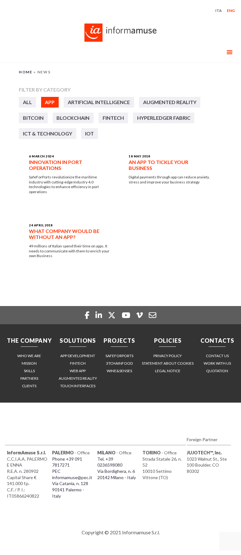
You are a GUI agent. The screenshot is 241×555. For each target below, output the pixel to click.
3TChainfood (119, 363)
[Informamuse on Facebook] (87, 315)
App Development (77, 355)
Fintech (113, 118)
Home (26, 72)
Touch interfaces (77, 385)
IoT (89, 133)
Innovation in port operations (55, 165)
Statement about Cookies (168, 363)
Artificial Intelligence (99, 102)
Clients (29, 385)
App (50, 102)
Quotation (217, 370)
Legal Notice (167, 370)
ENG (231, 10)
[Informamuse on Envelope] (152, 315)
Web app (78, 370)
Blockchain (72, 118)
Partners (29, 378)
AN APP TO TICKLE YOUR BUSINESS (158, 165)
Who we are (29, 355)
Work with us (217, 363)
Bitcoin (33, 118)
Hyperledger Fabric (163, 118)
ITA (218, 10)
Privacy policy (167, 355)
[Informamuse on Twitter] (112, 315)
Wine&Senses (119, 370)
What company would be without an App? (64, 234)
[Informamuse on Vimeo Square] (140, 315)
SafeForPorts (119, 355)
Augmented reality (78, 378)
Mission (29, 363)
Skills (29, 370)
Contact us (217, 355)
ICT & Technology (47, 133)
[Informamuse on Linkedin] (99, 315)
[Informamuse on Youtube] (127, 315)
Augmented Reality (169, 102)
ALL (27, 102)
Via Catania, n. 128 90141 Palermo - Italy (70, 489)
